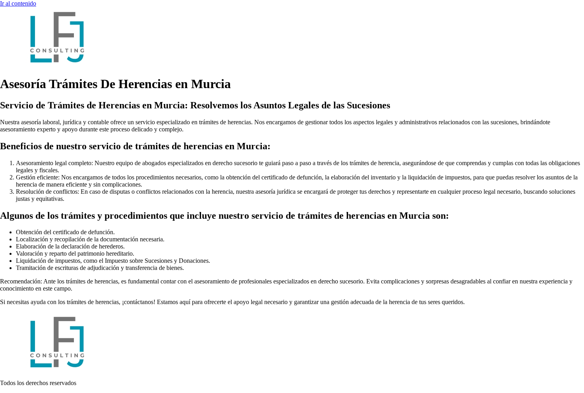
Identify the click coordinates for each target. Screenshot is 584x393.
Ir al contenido (18, 3)
